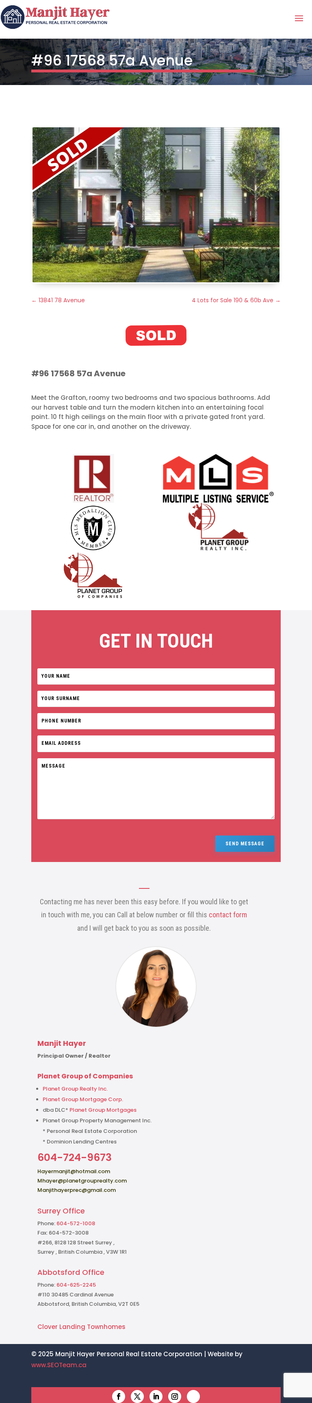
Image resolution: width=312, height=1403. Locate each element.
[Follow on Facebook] (118, 1396)
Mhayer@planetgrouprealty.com (82, 1181)
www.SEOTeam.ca (59, 1365)
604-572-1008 (75, 1223)
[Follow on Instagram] (174, 1396)
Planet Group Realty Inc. (75, 1089)
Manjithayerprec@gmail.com (76, 1190)
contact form (228, 914)
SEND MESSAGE (244, 844)
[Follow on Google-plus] (193, 1396)
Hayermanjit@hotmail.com (73, 1171)
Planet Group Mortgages (102, 1110)
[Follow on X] (137, 1396)
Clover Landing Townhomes (81, 1326)
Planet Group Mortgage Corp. (83, 1099)
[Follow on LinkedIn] (156, 1396)
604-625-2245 (76, 1285)
